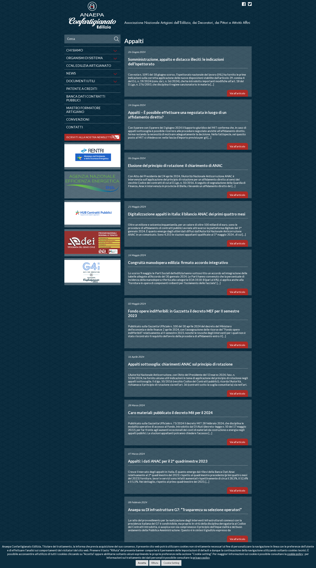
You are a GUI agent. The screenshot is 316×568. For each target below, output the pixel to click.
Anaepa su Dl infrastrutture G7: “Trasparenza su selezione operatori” (185, 509)
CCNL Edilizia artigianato (88, 66)
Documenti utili (80, 81)
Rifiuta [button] (154, 562)
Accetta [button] (142, 562)
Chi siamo (74, 50)
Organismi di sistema (84, 58)
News (71, 73)
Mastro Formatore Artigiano (83, 110)
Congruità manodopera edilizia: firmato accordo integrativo (178, 262)
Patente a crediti (81, 89)
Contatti (74, 127)
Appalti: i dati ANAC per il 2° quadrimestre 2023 (167, 461)
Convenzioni (77, 119)
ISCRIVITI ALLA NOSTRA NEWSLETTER (90, 137)
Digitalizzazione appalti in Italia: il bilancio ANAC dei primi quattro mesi (186, 214)
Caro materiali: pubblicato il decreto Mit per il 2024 (170, 412)
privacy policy (201, 557)
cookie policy (295, 554)
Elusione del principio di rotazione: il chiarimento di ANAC (175, 165)
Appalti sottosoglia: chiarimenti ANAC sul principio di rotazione (180, 364)
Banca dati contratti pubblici (85, 98)
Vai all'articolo (237, 93)
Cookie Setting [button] (171, 562)
